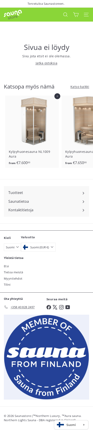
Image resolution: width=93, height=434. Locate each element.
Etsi (6, 266)
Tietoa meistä (13, 272)
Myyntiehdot (13, 278)
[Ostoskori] (76, 14)
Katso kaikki (79, 87)
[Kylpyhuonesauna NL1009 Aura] (32, 132)
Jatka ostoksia (46, 63)
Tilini (7, 285)
